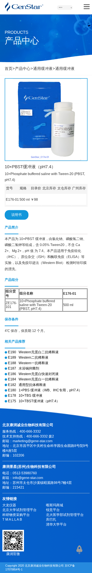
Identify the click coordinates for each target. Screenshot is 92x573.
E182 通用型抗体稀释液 (27, 385)
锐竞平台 (53, 510)
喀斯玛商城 (54, 505)
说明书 (16, 215)
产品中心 (22, 68)
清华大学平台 (56, 524)
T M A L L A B (12, 519)
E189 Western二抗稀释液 (28, 357)
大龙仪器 (9, 505)
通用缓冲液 (42, 68)
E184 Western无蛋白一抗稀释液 (33, 379)
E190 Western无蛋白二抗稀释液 (33, 352)
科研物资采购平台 (16, 515)
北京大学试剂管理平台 (19, 510)
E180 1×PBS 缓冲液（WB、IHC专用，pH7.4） (45, 390)
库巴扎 (51, 519)
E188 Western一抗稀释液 (28, 363)
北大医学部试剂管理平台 (65, 515)
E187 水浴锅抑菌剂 (23, 368)
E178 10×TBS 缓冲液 (25, 395)
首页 (8, 68)
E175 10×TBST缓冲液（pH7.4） (34, 401)
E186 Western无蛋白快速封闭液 (33, 374)
